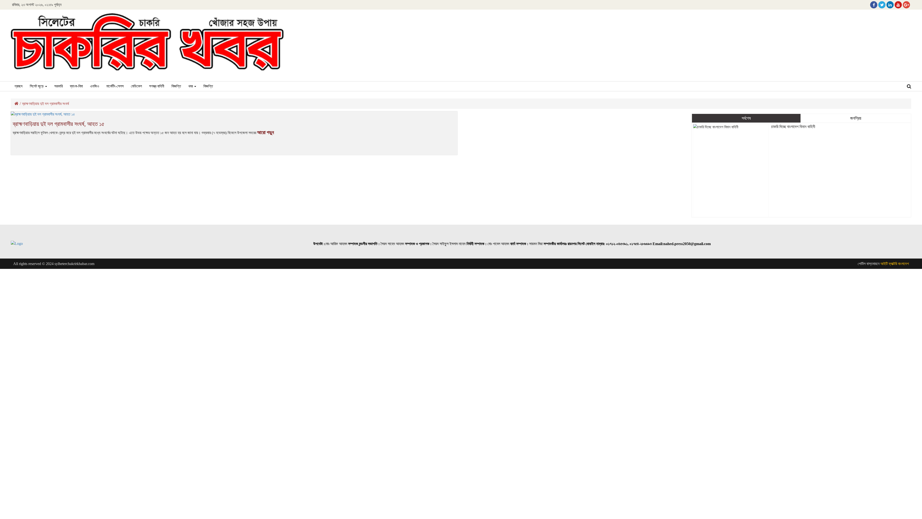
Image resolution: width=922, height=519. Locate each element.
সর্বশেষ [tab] (746, 118)
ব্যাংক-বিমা (76, 86)
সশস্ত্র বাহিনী (156, 86)
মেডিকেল (136, 86)
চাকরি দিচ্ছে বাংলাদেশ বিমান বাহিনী (793, 126)
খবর (191, 86)
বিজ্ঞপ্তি (176, 86)
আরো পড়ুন (265, 132)
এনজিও (94, 86)
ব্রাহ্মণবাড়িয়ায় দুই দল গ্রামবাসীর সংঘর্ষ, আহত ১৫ (58, 124)
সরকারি (58, 86)
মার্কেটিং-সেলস (115, 86)
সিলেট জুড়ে (37, 86)
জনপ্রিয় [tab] (855, 118)
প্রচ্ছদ (18, 86)
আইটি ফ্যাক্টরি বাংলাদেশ (894, 264)
